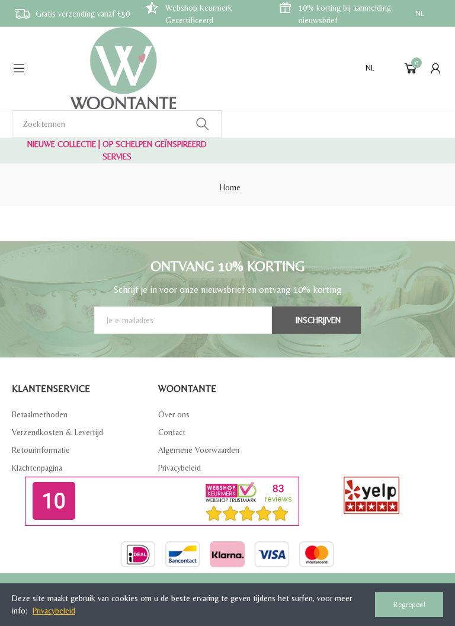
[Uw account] (435, 68)
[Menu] (19, 68)
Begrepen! (409, 604)
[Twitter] (217, 582)
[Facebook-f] (197, 582)
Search (203, 124)
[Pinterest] (238, 582)
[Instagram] (259, 582)
